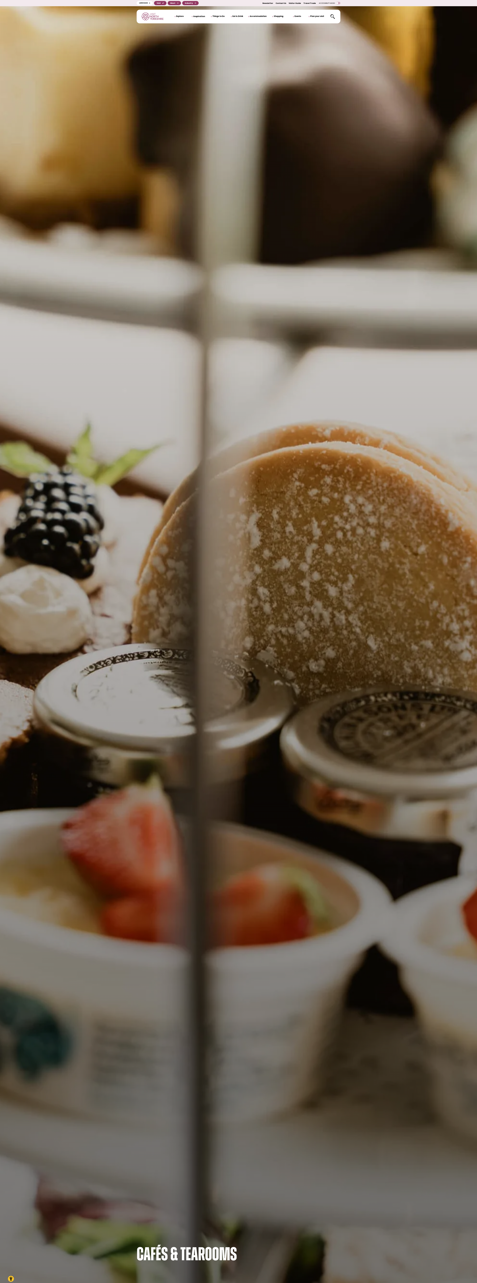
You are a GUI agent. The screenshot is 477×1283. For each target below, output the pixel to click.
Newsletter (267, 3)
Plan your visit (317, 16)
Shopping (278, 16)
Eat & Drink (237, 16)
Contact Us (281, 3)
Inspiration (199, 17)
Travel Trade (309, 3)
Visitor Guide (295, 3)
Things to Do (218, 16)
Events (298, 16)
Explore (180, 16)
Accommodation (258, 16)
